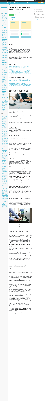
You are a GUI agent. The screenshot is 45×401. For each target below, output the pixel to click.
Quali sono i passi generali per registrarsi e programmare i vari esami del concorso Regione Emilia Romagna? (38, 12)
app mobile (19, 299)
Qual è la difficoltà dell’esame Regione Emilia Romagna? (39, 17)
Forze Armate (19, 2)
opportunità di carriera (15, 288)
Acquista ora (15, 14)
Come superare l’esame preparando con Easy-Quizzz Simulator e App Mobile (39, 20)
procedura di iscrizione (19, 186)
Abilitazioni (14, 2)
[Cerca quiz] (4, 8)
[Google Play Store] (12, 0)
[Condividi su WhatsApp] (12, 17)
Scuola (27, 2)
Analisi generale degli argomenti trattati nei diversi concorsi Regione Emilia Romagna (38, 10)
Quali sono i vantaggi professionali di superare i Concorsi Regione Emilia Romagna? (39, 19)
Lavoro (11, 2)
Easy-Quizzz (24, 308)
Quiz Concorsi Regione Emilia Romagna (21, 309)
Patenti (8, 2)
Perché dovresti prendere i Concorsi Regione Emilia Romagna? (39, 16)
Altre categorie (32, 2)
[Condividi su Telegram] (14, 17)
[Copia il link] (13, 17)
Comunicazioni (35, 13)
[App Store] (8, 0)
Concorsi (5, 2)
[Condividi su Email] (11, 17)
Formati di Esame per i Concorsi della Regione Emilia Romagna (39, 14)
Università (23, 2)
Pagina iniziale (10, 4)
